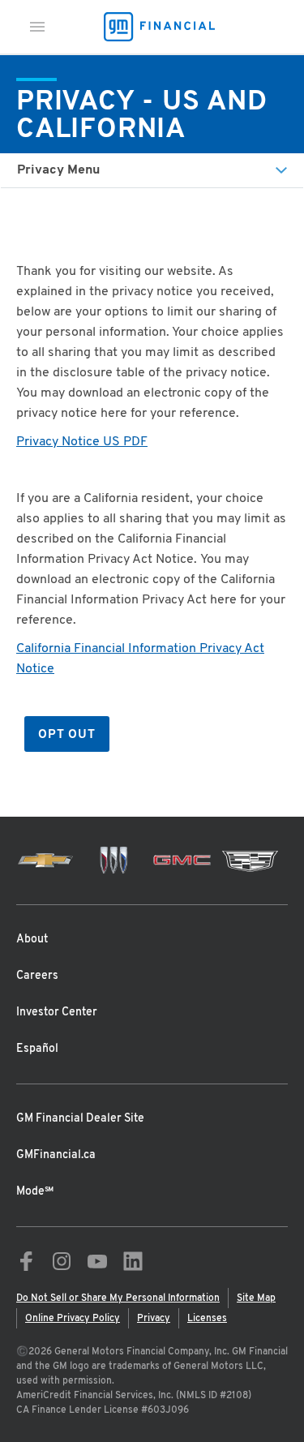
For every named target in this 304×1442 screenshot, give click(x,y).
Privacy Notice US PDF (82, 442)
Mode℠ (35, 1192)
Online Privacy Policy (72, 1318)
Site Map (256, 1298)
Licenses (207, 1318)
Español (37, 1049)
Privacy (153, 1318)
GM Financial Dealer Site (80, 1119)
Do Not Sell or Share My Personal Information (118, 1298)
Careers (37, 976)
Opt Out (67, 735)
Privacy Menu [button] (58, 170)
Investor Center (56, 1012)
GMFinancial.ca (56, 1155)
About (32, 939)
